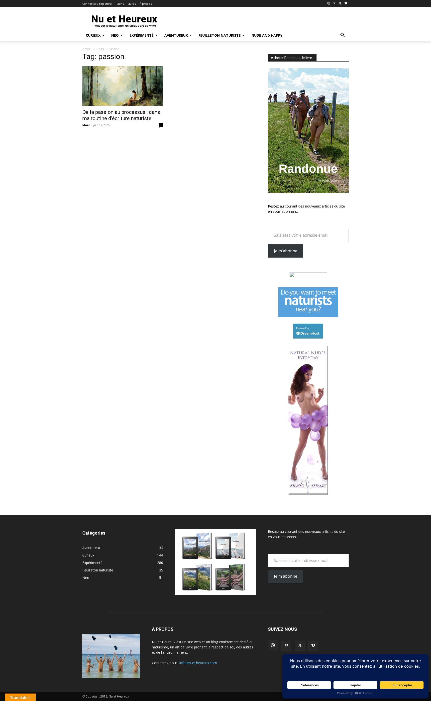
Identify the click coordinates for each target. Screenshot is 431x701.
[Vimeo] (346, 3)
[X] (340, 3)
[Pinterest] (334, 3)
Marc (86, 125)
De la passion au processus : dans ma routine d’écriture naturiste (121, 115)
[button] (343, 35)
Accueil (87, 49)
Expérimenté (92, 562)
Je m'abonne (285, 251)
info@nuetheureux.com (198, 662)
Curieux (88, 555)
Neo (85, 577)
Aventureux (91, 547)
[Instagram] (329, 3)
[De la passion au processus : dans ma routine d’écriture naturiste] (122, 86)
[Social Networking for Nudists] (308, 315)
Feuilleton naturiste (97, 570)
